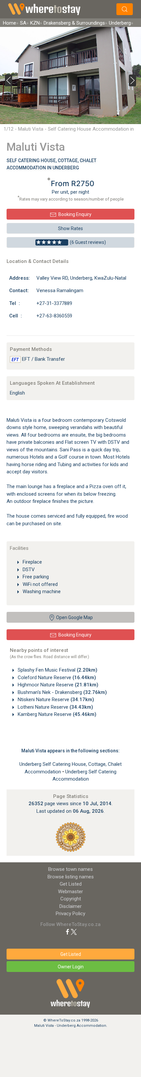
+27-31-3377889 (54, 303)
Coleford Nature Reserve (56, 677)
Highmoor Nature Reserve (57, 685)
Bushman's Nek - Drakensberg (61, 692)
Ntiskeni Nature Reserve (55, 699)
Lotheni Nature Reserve (54, 707)
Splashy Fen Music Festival (56, 670)
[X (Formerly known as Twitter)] (74, 932)
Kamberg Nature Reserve (56, 714)
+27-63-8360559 (54, 316)
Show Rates (70, 228)
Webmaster (70, 891)
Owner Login (71, 966)
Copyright (70, 899)
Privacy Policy (70, 913)
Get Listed (71, 884)
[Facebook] (67, 932)
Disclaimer (70, 906)
